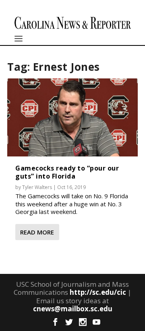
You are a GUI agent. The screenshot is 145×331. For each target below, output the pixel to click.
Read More (37, 232)
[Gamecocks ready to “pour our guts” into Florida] (72, 117)
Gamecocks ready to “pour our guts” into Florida (67, 172)
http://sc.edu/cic (98, 292)
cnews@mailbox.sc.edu (72, 308)
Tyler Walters (37, 187)
